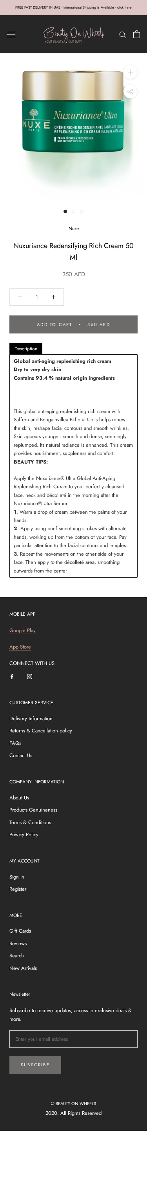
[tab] (25, 349)
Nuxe (74, 228)
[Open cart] (136, 34)
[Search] (122, 34)
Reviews (18, 943)
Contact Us (20, 755)
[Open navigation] (11, 34)
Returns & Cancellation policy (40, 730)
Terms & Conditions (30, 822)
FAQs (15, 743)
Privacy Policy (23, 834)
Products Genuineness (33, 810)
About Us (19, 797)
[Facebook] (12, 676)
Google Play (22, 630)
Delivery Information (31, 718)
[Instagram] (29, 676)
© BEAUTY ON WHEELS (73, 1103)
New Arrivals (23, 968)
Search (16, 955)
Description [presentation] (26, 348)
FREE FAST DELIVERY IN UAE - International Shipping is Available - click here (73, 7)
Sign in (16, 877)
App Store (20, 646)
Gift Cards (20, 931)
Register (17, 889)
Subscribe (35, 1065)
